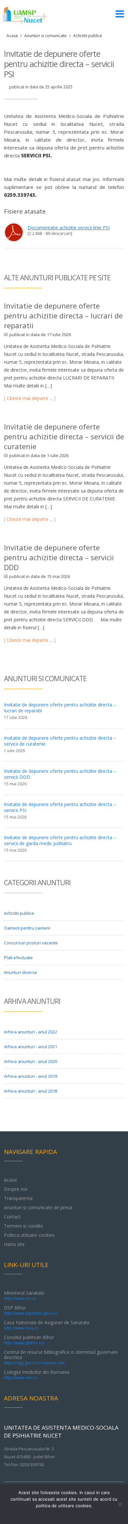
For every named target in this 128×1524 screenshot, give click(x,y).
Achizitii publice (87, 35)
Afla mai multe (68, 1514)
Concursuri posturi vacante (31, 943)
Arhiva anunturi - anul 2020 (30, 1061)
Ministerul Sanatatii (24, 1295)
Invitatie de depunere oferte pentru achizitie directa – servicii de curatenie (64, 436)
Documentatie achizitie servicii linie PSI (69, 227)
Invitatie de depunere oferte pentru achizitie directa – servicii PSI (60, 807)
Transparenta (18, 1198)
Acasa (12, 35)
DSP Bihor (30, 1310)
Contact (12, 1216)
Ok (48, 1514)
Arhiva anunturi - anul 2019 (30, 1076)
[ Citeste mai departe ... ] (29, 398)
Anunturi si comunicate (45, 35)
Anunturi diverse (20, 972)
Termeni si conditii (23, 1226)
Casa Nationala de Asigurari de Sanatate (47, 1325)
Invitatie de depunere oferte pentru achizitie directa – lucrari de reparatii (63, 315)
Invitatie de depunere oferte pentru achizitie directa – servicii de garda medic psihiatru (60, 840)
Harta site (14, 1244)
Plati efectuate (18, 957)
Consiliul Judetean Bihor (29, 1340)
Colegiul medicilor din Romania (36, 1374)
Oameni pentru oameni (27, 928)
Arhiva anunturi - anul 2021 (30, 1047)
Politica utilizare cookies (29, 1235)
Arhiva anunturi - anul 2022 (30, 1032)
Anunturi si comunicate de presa (38, 1207)
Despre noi (15, 1189)
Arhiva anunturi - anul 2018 (30, 1091)
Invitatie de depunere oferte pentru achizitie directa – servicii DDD (59, 557)
